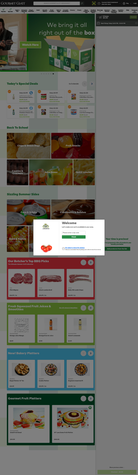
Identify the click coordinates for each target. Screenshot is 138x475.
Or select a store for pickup (75, 248)
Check (74, 237)
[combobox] (74, 233)
